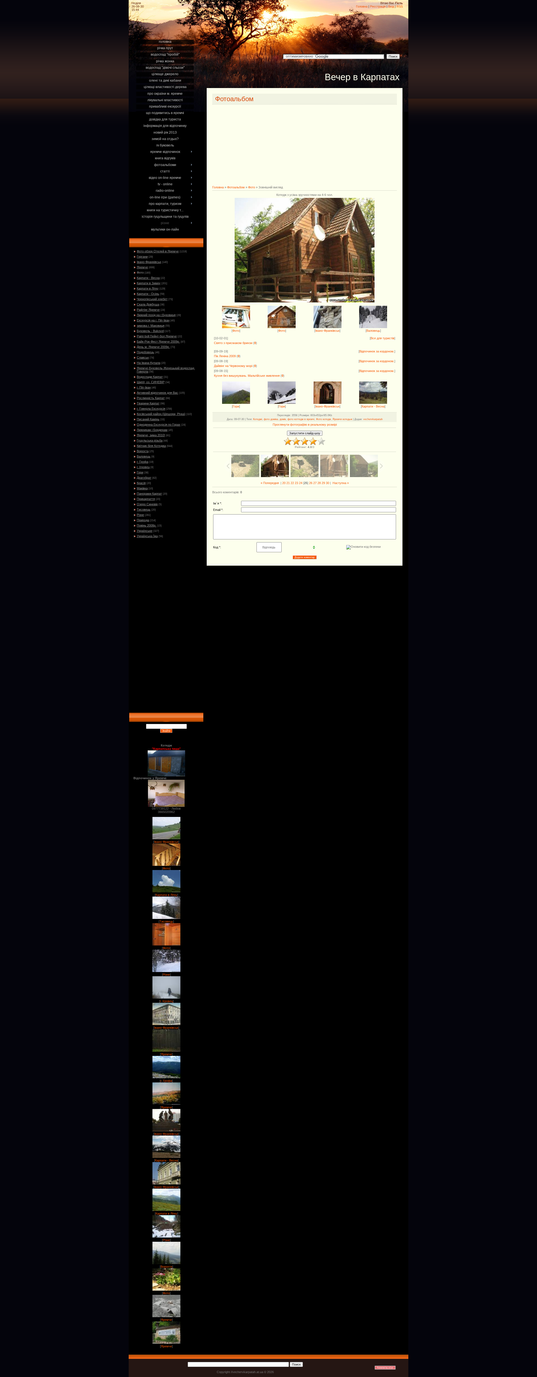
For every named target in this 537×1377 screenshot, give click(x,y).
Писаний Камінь (148, 419)
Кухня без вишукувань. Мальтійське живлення (247, 375)
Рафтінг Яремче (148, 309)
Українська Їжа (147, 536)
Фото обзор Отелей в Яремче (158, 251)
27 (315, 483)
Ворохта (143, 451)
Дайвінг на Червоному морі (233, 366)
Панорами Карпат (149, 493)
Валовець (143, 456)
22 (292, 483)
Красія (141, 483)
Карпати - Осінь (148, 293)
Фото (140, 272)
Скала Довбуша (148, 304)
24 (300, 483)
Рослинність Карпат (151, 398)
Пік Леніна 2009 (225, 356)
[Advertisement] (166, 31)
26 (310, 483)
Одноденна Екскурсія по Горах (158, 424)
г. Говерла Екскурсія (151, 408)
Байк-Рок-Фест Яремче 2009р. (158, 341)
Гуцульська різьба (149, 440)
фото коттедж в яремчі (301, 419)
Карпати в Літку (148, 288)
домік (283, 419)
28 (319, 483)
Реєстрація (378, 6)
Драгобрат (144, 477)
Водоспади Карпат (150, 376)
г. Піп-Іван (144, 387)
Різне (140, 514)
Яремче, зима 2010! (151, 435)
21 (288, 483)
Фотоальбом (236, 187)
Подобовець (145, 352)
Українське (144, 530)
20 (284, 483)
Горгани (142, 256)
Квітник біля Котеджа (151, 445)
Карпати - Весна (148, 277)
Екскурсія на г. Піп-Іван (153, 320)
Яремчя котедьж (342, 419)
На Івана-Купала (148, 362)
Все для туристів (382, 338)
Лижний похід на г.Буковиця (156, 315)
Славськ (143, 357)
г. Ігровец (143, 467)
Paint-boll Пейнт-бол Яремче (157, 336)
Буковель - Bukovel (150, 331)
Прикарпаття (146, 499)
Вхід (391, 6)
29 (323, 483)
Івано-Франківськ (149, 262)
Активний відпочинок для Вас (157, 392)
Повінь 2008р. (146, 525)
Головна (362, 6)
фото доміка (271, 419)
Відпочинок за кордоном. (376, 351)
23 (296, 483)
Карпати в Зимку (149, 283)
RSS (400, 6)
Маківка (142, 488)
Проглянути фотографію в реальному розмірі (305, 424)
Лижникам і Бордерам (152, 430)
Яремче (142, 267)
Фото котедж (323, 419)
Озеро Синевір (147, 504)
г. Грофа (142, 461)
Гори (140, 472)
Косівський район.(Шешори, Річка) (161, 414)
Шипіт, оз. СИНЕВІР (150, 382)
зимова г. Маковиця (150, 325)
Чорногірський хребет (152, 299)
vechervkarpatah (373, 419)
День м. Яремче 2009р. (153, 347)
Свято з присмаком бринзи (233, 343)
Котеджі (257, 419)
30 (327, 483)
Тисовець (143, 509)
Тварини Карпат (148, 403)
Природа (143, 520)
